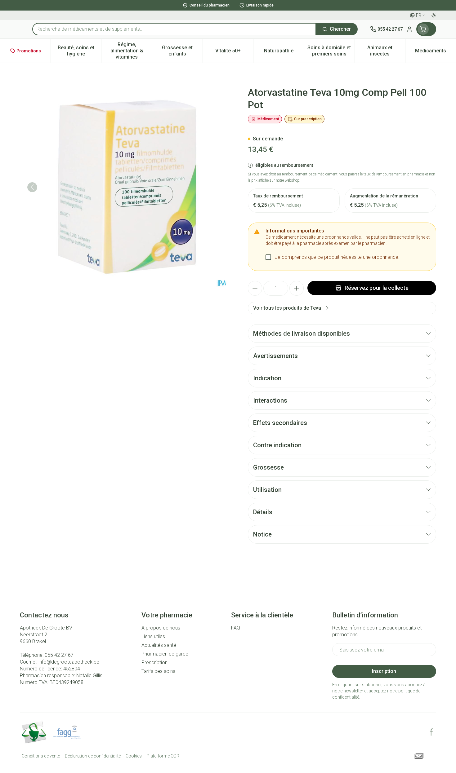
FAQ (235, 628)
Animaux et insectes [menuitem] (386, 51)
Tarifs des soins (158, 671)
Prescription (154, 662)
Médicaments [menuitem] (435, 52)
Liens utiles (153, 636)
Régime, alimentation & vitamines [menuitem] (131, 51)
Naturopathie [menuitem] (284, 52)
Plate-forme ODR (163, 755)
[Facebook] (431, 732)
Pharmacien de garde (164, 654)
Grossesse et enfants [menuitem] (182, 51)
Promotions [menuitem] (28, 50)
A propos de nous (160, 628)
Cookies (134, 755)
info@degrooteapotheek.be (68, 662)
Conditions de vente (41, 755)
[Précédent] (32, 187)
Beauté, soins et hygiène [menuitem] (79, 51)
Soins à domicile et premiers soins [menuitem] (330, 51)
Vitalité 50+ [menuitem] (234, 52)
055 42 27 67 (59, 655)
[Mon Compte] (409, 29)
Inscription (384, 671)
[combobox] (174, 29)
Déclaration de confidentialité (93, 755)
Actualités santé (158, 645)
